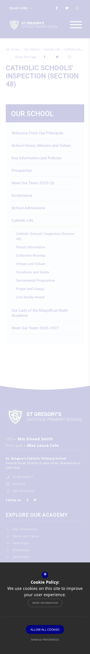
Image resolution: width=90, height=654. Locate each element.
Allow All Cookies (45, 629)
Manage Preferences (45, 639)
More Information (45, 603)
